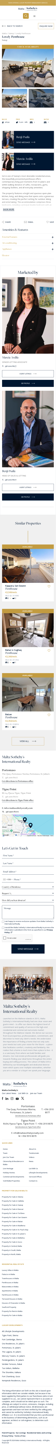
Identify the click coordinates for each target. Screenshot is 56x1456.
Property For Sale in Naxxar (13, 1209)
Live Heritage (8, 1168)
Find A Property (8, 1433)
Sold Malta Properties (11, 1181)
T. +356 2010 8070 (10, 796)
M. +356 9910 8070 (10, 811)
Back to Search (14, 26)
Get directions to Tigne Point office (18, 800)
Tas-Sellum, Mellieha (10, 1368)
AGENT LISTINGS (25, 374)
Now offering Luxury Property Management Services (27, 3)
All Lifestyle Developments (13, 1331)
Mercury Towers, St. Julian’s (13, 1356)
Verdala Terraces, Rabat (12, 1364)
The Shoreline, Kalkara (11, 1372)
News (31, 1161)
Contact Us (33, 1181)
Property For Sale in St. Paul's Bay (15, 1230)
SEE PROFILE (25, 383)
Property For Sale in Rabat (12, 1221)
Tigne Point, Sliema (10, 1335)
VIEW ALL (24, 741)
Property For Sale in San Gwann (14, 1217)
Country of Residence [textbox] (11, 886)
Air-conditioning (28, 243)
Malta (4, 33)
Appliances (28, 249)
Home (5, 1149)
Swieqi (11, 33)
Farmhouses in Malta (10, 1295)
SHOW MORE (8, 209)
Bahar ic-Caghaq (13, 650)
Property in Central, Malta (12, 1246)
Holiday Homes (9, 1172)
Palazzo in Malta (8, 1274)
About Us (32, 1149)
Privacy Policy (7, 1436)
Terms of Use (19, 1436)
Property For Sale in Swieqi (12, 1205)
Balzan (8, 714)
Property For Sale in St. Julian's (14, 1234)
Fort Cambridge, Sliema (12, 1339)
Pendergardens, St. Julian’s (13, 1360)
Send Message (23, 142)
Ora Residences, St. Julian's (13, 1343)
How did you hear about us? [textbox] (14, 900)
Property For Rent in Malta (12, 1311)
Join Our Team (8, 1157)
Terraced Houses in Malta (12, 1299)
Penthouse (11, 588)
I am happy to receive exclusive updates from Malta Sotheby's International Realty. (29, 922)
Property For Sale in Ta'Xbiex (13, 1213)
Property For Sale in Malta (12, 1315)
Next (50, 68)
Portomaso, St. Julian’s (11, 1347)
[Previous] (5, 568)
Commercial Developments (13, 1177)
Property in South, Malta (11, 1250)
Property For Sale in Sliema (12, 1197)
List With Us (23, 1093)
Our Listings (21, 1433)
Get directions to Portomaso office (17, 781)
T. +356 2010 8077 (9, 366)
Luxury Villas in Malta (10, 1270)
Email (30, 222)
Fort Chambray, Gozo (11, 1376)
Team (5, 1153)
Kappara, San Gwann (15, 585)
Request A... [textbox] (7, 893)
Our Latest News (9, 1093)
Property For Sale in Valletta (13, 1201)
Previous (5, 68)
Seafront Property (9, 1307)
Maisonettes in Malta (10, 1286)
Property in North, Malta (11, 1254)
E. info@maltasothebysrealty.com (17, 808)
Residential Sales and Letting (39, 1433)
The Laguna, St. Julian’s (11, 1352)
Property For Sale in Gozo (12, 1242)
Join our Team (36, 1093)
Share (8, 222)
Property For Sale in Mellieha (13, 1238)
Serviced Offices (35, 1177)
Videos (31, 1157)
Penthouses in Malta (10, 1282)
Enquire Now (45, 26)
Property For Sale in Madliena (13, 1225)
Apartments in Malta (10, 1291)
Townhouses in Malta (10, 1278)
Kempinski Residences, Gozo (14, 1380)
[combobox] (7, 879)
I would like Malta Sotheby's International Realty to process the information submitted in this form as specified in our (29, 930)
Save (52, 222)
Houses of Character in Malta (13, 1303)
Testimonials (34, 1153)
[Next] (50, 568)
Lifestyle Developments (38, 1172)
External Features (28, 237)
